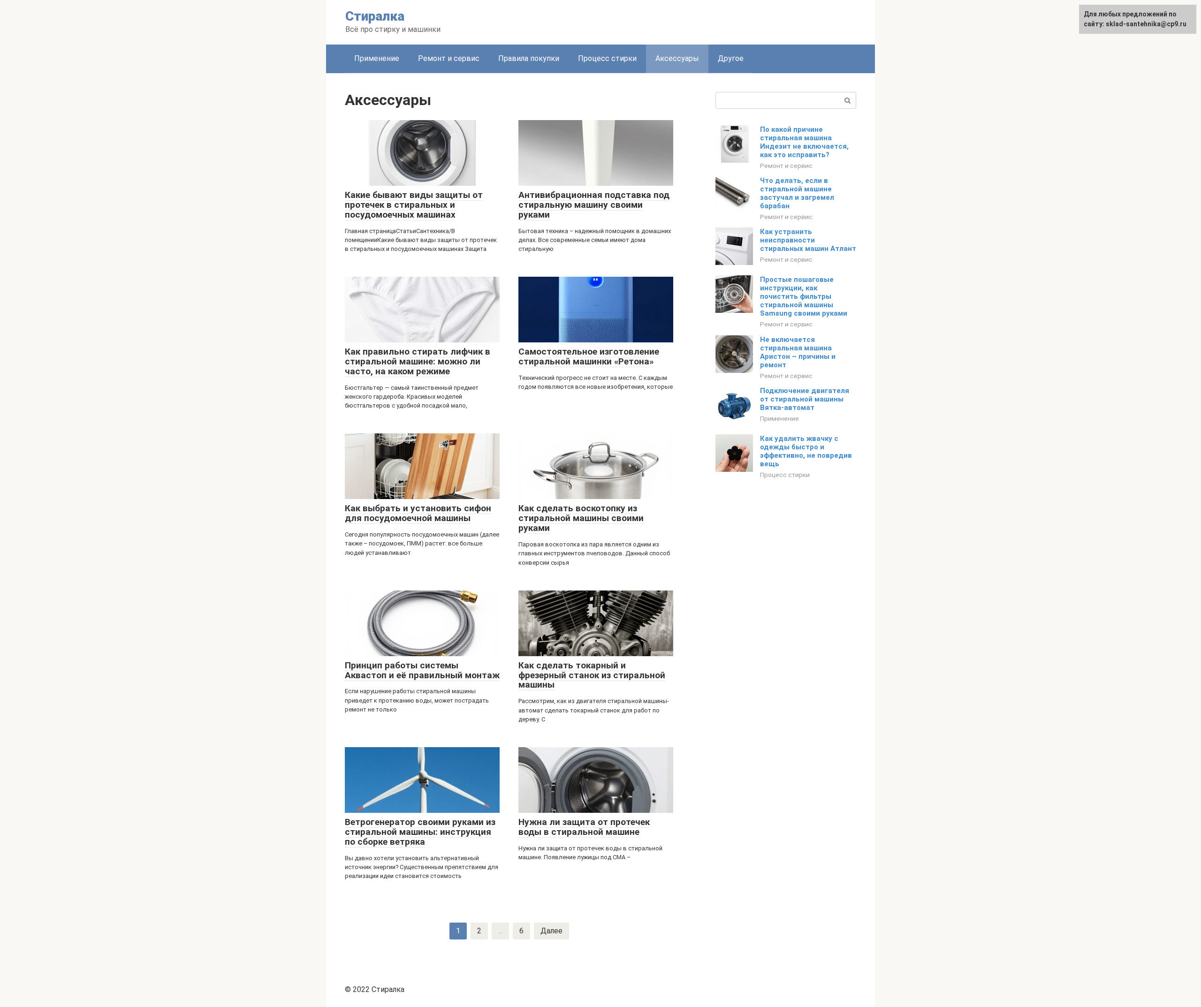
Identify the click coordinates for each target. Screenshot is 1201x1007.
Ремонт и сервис (448, 58)
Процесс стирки (607, 58)
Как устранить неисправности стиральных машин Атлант (808, 240)
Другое (731, 58)
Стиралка (374, 16)
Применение (376, 58)
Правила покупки (528, 58)
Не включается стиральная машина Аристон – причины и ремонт (798, 352)
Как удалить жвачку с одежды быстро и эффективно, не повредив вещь (806, 451)
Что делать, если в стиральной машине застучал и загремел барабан (797, 193)
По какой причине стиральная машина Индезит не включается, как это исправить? (804, 142)
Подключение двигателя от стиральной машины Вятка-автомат (804, 399)
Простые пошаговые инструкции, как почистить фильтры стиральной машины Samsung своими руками (803, 296)
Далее (551, 930)
